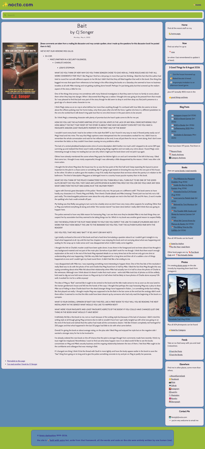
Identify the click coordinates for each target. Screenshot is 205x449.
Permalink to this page (16, 361)
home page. (176, 34)
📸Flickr (172, 382)
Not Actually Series (185, 255)
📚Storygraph (174, 402)
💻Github (173, 385)
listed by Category (178, 330)
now (173, 52)
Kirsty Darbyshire (48, 435)
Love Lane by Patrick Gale (184, 198)
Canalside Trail (175, 319)
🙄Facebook (174, 379)
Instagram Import (181, 115)
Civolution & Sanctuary (183, 135)
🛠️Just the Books (176, 355)
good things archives (179, 97)
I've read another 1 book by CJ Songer (22, 364)
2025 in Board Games (182, 118)
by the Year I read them (180, 247)
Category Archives (178, 158)
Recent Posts (176, 151)
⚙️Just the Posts (175, 351)
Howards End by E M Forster (185, 191)
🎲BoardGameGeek (177, 376)
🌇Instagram (174, 389)
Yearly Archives (177, 154)
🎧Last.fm (173, 392)
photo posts (182, 265)
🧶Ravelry (173, 398)
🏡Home (197, 5)
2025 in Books (179, 125)
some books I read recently (186, 171)
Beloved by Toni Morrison (184, 204)
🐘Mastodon (174, 395)
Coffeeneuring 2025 (182, 128)
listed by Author (177, 243)
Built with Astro (57, 440)
